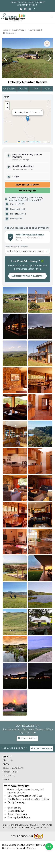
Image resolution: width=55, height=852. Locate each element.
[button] (5, 58)
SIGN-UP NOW (29, 738)
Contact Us (8, 775)
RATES (47, 88)
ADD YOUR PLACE (43, 748)
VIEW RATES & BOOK (27, 184)
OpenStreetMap (34, 142)
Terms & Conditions (13, 768)
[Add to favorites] (47, 43)
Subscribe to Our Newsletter (27, 276)
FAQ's (6, 764)
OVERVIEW (9, 88)
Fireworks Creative (26, 848)
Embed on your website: (16, 247)
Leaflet (22, 142)
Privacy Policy (10, 771)
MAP (35, 88)
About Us (8, 760)
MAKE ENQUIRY (27, 190)
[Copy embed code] (48, 251)
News (6, 779)
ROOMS (23, 88)
